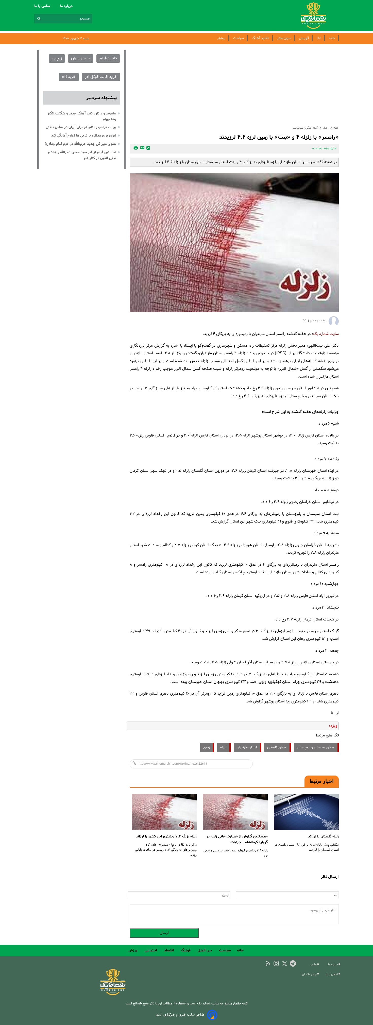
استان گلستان (276, 747)
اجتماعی (151, 950)
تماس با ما (42, 6)
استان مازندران (247, 747)
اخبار (326, 128)
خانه (332, 38)
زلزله (223, 747)
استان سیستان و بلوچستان (315, 747)
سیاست (225, 950)
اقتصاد (169, 950)
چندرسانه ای (309, 974)
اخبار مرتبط (322, 781)
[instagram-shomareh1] (276, 963)
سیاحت (238, 38)
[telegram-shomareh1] (293, 963)
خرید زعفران (80, 58)
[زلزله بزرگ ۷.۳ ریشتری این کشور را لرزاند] (164, 812)
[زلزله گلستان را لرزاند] (306, 812)
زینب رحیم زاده (315, 320)
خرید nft (69, 77)
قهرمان (304, 38)
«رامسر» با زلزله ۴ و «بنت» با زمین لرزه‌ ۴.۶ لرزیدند (279, 137)
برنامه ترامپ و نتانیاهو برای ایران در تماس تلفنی (81, 127)
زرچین (57, 58)
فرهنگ (186, 950)
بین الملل (205, 950)
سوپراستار (284, 38)
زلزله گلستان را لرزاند (323, 836)
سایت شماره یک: (325, 334)
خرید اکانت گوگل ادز (101, 77)
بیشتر (221, 38)
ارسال (164, 933)
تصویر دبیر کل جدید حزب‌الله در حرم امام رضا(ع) (80, 143)
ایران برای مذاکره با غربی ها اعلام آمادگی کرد (83, 135)
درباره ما (67, 6)
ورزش (133, 950)
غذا (319, 38)
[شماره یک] (113, 994)
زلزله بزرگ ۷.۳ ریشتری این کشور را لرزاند (166, 836)
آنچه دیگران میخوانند (305, 128)
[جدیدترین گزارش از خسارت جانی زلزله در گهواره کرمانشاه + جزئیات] (235, 812)
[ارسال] (141, 149)
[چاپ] (135, 149)
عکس (313, 964)
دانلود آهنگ (260, 38)
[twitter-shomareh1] (284, 963)
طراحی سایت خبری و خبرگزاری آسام (180, 1014)
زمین (206, 747)
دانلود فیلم (108, 58)
